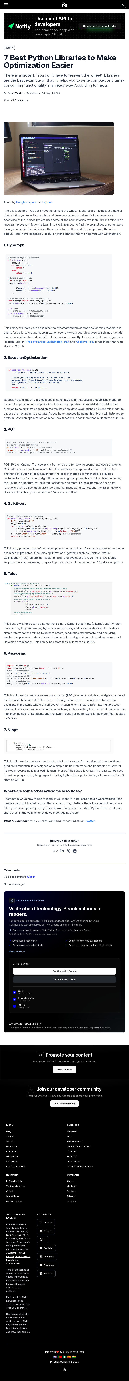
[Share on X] (68, 851)
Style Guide (12, 1161)
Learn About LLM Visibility (80, 1166)
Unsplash (47, 202)
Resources (11, 1146)
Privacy (71, 1196)
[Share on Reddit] (75, 851)
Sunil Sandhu (13, 1235)
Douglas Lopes (26, 202)
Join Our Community (65, 1103)
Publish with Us (75, 1141)
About (70, 1181)
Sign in (31, 876)
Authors (10, 1141)
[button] (64, 4)
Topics (9, 1136)
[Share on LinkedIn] (62, 851)
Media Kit (71, 1156)
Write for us (12, 1156)
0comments (21, 100)
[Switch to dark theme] (123, 5)
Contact (71, 1191)
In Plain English (14, 1181)
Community (12, 1151)
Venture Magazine (15, 1186)
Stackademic (13, 1196)
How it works (15, 951)
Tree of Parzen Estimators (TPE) (47, 341)
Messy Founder (14, 1201)
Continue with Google (65, 971)
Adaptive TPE (85, 341)
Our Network (73, 1161)
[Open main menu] (6, 4)
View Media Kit (65, 1069)
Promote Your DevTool (79, 1146)
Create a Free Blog (16, 1166)
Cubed (9, 1191)
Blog (8, 1131)
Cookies (71, 1201)
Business (71, 1131)
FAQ (69, 1136)
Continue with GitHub (64, 979)
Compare (71, 1151)
